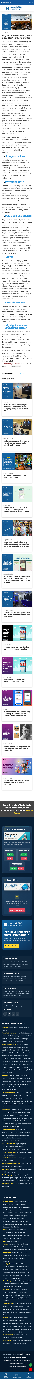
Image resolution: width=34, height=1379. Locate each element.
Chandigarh (14, 1289)
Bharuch (21, 1321)
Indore (12, 1267)
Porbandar (23, 1329)
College (4, 1166)
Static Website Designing (10, 1036)
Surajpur (17, 1304)
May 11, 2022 (7, 505)
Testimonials (18, 1027)
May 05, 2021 (7, 709)
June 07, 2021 (7, 645)
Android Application (23, 1158)
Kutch (5, 1332)
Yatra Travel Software (16, 1087)
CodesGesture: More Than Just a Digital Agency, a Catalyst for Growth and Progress (16, 443)
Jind (4, 1298)
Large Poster (11, 1155)
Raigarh (28, 1306)
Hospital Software (20, 1059)
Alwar (27, 1255)
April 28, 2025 (7, 402)
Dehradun (17, 1335)
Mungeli (28, 1312)
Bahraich (6, 1218)
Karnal (24, 1292)
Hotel (10, 1166)
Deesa (22, 1323)
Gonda (17, 1216)
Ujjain (16, 1267)
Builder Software (21, 1050)
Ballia (25, 1224)
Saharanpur (24, 1210)
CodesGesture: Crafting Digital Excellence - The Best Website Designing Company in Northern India (15, 408)
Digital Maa (12, 1181)
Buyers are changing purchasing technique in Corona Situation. (16, 648)
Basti (27, 1207)
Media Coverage (6, 3)
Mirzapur (24, 1216)
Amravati (28, 1340)
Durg (5, 1309)
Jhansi (11, 1207)
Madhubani (22, 1233)
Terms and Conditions (17, 1363)
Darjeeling (6, 1287)
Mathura (22, 1207)
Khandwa (25, 1270)
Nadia (19, 1287)
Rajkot (5, 1321)
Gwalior (21, 1267)
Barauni (12, 1238)
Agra (12, 1204)
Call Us (10, 858)
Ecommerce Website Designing (12, 1042)
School (23, 1163)
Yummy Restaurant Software (12, 1081)
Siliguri (29, 1281)
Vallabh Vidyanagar (15, 1326)
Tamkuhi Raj (15, 1227)
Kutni (23, 1264)
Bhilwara (6, 1261)
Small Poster (21, 1152)
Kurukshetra (26, 1298)
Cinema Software (8, 1059)
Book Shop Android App (10, 1104)
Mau (16, 1213)
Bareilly (5, 1210)
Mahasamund (12, 1309)
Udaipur (25, 1253)
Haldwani (24, 1335)
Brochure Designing (8, 1146)
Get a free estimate (10, 946)
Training (4, 1030)
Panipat (13, 1292)
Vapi (24, 1326)
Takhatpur (13, 1312)
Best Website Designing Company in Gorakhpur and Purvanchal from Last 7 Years (16, 615)
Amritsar (12, 1244)
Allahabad (6, 1204)
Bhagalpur (26, 1235)
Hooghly (13, 1287)
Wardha (22, 1343)
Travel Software (7, 1047)
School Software (22, 1044)
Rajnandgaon (20, 1306)
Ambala (28, 1250)
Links (29, 2)
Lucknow (17, 1201)
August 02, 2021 (8, 610)
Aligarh (16, 1207)
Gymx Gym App (7, 1115)
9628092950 (10, 850)
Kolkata (15, 1281)
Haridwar (6, 1338)
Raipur (22, 1304)
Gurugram (22, 1289)
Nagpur (21, 1340)
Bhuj (29, 1329)
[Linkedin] (23, 373)
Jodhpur (19, 1253)
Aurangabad (7, 1343)
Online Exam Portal (15, 1064)
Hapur (11, 1210)
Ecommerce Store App (19, 1110)
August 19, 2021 (7, 540)
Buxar (24, 1230)
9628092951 (24, 850)
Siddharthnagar (20, 1218)
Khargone (25, 1272)
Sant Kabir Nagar (8, 1224)
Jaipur (14, 1253)
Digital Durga (13, 1178)
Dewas (10, 1278)
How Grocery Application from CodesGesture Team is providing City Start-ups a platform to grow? (16, 544)
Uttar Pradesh (19, 1183)
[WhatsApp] (17, 373)
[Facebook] (5, 1014)
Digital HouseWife (23, 1181)
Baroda (20, 1318)
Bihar (7, 1186)
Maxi (18, 1278)
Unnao (12, 1218)
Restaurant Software (21, 1047)
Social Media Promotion (22, 1132)
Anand (5, 1326)
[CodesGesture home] (13, 924)
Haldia (25, 1284)
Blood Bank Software (20, 1056)
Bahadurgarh (16, 1298)
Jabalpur (6, 1267)
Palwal (9, 1298)
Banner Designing (22, 1146)
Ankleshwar (7, 1323)
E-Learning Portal (25, 1070)
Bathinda (6, 1247)
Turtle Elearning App (19, 1118)
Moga (25, 1247)
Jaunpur (21, 1213)
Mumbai (15, 1340)
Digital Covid (22, 1178)
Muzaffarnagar (8, 1233)
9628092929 (17, 864)
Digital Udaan (18, 1175)
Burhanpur (11, 1270)
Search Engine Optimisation (11, 1138)
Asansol (5, 1284)
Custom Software (23, 1053)
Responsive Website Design (18, 1039)
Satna (27, 1267)
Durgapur (22, 1281)
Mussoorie (13, 1338)
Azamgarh (24, 1201)
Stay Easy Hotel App (12, 1127)
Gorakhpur (19, 1224)
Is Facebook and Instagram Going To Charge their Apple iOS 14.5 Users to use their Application (16, 714)
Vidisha (14, 1272)
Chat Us (10, 854)
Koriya (5, 1315)
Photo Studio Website (14, 1067)
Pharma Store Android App (14, 1095)
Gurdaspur (6, 1250)
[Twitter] (20, 373)
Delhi (16, 1241)
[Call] (30, 1369)
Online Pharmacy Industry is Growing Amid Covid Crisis (14, 680)
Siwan (14, 1230)
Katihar (19, 1235)
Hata (29, 1224)
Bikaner (12, 1255)
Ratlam (5, 1275)
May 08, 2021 (7, 677)
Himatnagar (7, 1329)
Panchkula (16, 1295)
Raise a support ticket (16, 910)
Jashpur (20, 1309)
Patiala (18, 1244)
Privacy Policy (7, 1360)
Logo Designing (21, 1144)
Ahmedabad (12, 1318)
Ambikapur (11, 1306)
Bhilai (5, 1306)
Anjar (19, 1332)
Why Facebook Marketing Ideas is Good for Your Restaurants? (17, 36)
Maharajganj (7, 1221)
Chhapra (6, 1238)
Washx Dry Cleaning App (21, 1112)
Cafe (14, 1166)
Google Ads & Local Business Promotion (15, 1135)
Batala (12, 1247)
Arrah (19, 1230)
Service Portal (13, 1070)
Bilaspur (28, 1304)
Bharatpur (6, 1258)
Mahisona (28, 1323)
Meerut (5, 1207)
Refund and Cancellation (21, 1360)
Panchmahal (12, 1332)
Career (10, 1027)
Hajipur (5, 1235)
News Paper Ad (16, 1149)
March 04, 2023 (8, 473)
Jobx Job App (6, 1118)
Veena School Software (17, 1076)
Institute (29, 1163)
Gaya (15, 1233)
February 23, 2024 (8, 439)
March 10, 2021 (7, 744)
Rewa (5, 1270)
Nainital (19, 1338)
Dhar (21, 1275)
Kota (22, 1255)
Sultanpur (11, 1216)
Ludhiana (24, 1244)
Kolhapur (16, 1343)
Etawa (5, 1216)
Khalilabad (24, 1221)
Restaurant (20, 1166)
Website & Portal (15, 1169)
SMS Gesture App (11, 1124)
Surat (25, 1318)
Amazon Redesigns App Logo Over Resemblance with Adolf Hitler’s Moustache (16, 748)
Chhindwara (7, 1272)
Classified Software (8, 1050)
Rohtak (5, 1295)
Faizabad (11, 1213)
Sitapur (27, 1213)
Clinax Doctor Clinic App (21, 1115)
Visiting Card (6, 1149)
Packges (26, 1027)
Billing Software (7, 1056)
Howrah (19, 1284)
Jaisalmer (6, 1255)
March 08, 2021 (7, 778)
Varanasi (23, 1204)
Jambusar (15, 1329)
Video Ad (25, 1149)
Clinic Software (7, 1073)
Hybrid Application (8, 1161)
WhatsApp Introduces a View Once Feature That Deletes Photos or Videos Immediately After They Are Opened (16, 579)
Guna (15, 1278)
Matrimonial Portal (15, 1061)
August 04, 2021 (8, 574)
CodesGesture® (25, 1354)
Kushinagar (16, 1221)
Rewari (19, 1292)
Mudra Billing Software (22, 1078)
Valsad (29, 1326)
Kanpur (17, 1204)
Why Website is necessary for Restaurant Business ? (14, 476)
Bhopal (18, 1264)
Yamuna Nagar (26, 1295)
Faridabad (6, 1292)
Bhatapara (21, 1312)
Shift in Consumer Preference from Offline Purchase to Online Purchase (16, 782)
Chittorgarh (21, 1258)
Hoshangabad (13, 1275)
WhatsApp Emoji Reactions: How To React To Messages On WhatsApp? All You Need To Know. (16, 510)
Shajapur (26, 1275)
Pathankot (18, 1247)
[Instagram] (13, 1014)
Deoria (5, 1213)
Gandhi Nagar (12, 1321)
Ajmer (18, 1255)
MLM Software (11, 1053)
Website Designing (25, 1033)
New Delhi (27, 1183)
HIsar (10, 1295)
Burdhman (12, 1284)
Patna (10, 1230)
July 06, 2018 (5, 33)
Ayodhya (17, 1210)
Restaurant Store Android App (21, 1101)
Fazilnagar (6, 1227)
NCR (3, 1186)
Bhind (19, 1272)
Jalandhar (20, 1250)
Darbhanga (12, 1235)
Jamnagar (15, 1323)
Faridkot (14, 1250)
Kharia (18, 1238)
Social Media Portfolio (9, 1172)
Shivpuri (18, 1270)
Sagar (5, 1278)
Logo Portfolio (26, 1169)
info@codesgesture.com (11, 363)
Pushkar (13, 1258)
